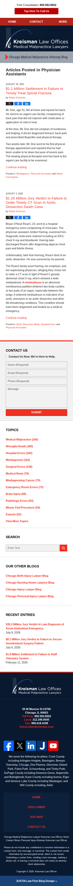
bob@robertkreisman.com (36, 726)
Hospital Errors (48, 324)
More (63, 21)
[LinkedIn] (30, 746)
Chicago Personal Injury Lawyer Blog (30, 596)
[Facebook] (8, 746)
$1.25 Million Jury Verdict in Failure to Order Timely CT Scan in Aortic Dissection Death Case (36, 202)
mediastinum (33, 282)
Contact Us (36, 826)
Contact (36, 21)
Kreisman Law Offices (46, 871)
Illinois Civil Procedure (23, 507)
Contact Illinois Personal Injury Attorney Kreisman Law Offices (36, 840)
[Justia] (42, 746)
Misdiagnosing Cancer (23, 480)
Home (12, 21)
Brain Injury (16, 494)
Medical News (17, 473)
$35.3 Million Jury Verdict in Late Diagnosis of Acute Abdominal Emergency (35, 626)
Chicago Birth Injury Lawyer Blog (27, 575)
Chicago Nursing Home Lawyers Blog (30, 582)
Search (63, 548)
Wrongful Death (19, 446)
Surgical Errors (19, 466)
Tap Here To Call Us (36, 11)
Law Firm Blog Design (35, 881)
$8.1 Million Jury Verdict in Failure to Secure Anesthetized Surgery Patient (34, 641)
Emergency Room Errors (24, 487)
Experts (13, 514)
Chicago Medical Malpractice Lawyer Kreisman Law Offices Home (36, 837)
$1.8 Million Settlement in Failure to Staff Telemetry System (31, 656)
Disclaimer (36, 807)
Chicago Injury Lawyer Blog (23, 589)
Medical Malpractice (22, 439)
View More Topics (17, 521)
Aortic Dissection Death (28, 324)
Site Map (36, 817)
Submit (36, 412)
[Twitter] (19, 746)
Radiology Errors (19, 500)
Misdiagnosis (22, 173)
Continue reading (16, 167)
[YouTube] (53, 746)
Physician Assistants (41, 173)
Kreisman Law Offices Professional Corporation (36, 38)
